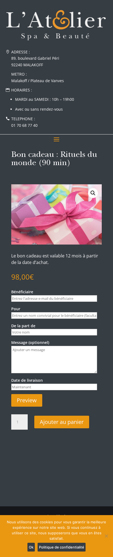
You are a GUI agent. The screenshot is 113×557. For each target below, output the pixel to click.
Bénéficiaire (22, 291)
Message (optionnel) (30, 342)
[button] (93, 193)
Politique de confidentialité (61, 547)
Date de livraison (27, 380)
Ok (31, 547)
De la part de (23, 325)
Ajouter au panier (62, 422)
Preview (27, 400)
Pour (15, 308)
